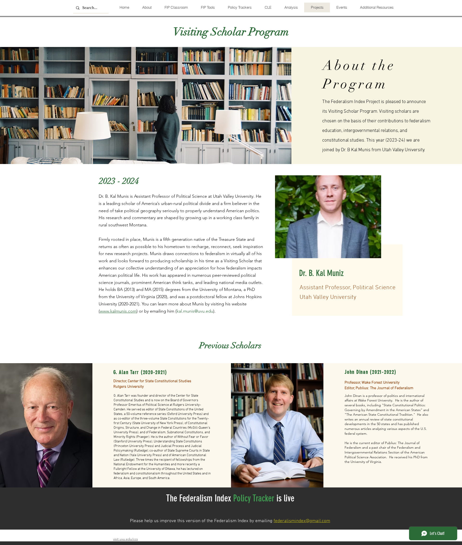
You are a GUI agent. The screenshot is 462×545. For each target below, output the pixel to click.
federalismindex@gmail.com (302, 521)
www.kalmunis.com (118, 311)
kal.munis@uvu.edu (195, 311)
